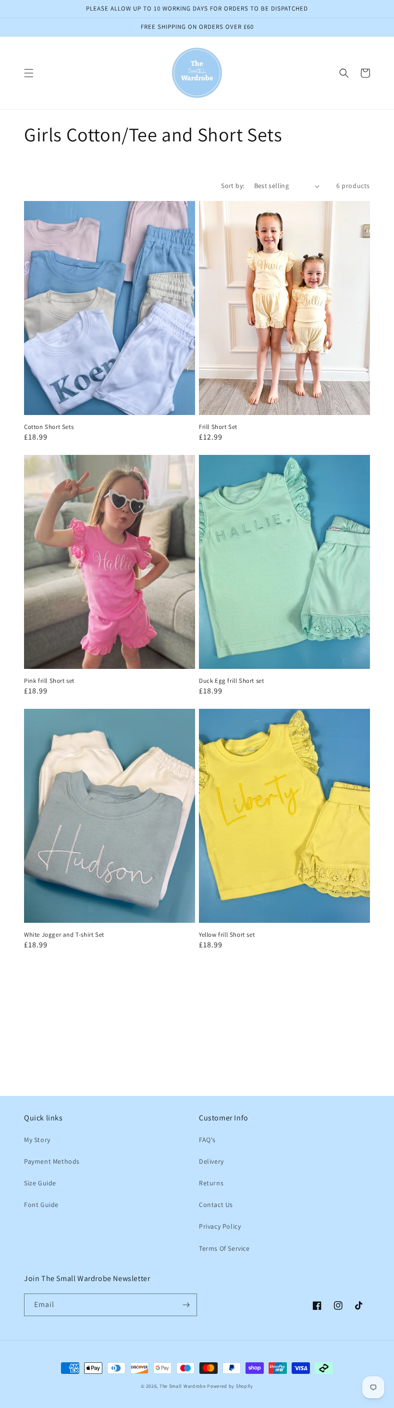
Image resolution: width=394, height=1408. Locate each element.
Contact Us (216, 1204)
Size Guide (40, 1183)
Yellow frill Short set (227, 935)
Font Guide (41, 1204)
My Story (37, 1139)
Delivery (211, 1161)
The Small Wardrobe (183, 1386)
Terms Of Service (224, 1248)
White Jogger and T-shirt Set (64, 935)
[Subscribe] (186, 1305)
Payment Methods (52, 1161)
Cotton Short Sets (49, 427)
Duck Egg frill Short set (231, 681)
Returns (211, 1183)
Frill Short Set (218, 427)
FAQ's (207, 1139)
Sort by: (232, 185)
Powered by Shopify (230, 1386)
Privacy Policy (220, 1226)
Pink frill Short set (49, 681)
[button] (28, 73)
